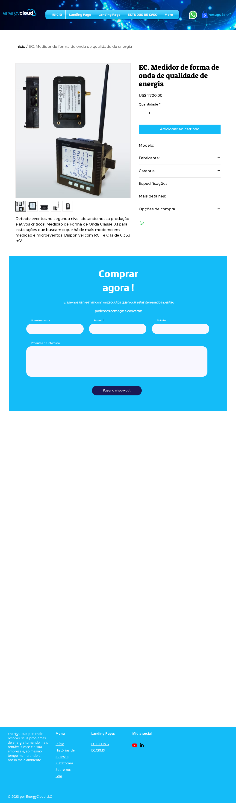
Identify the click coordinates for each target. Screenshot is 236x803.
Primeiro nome (40, 320)
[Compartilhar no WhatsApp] (142, 223)
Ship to (161, 320)
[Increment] (156, 113)
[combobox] (180, 329)
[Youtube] (134, 745)
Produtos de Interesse (45, 343)
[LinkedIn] (142, 745)
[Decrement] (142, 113)
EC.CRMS (98, 750)
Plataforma (64, 763)
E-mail (98, 320)
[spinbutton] (149, 113)
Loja (59, 776)
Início (20, 46)
